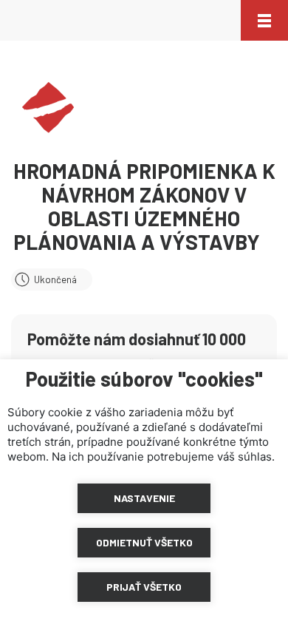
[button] (264, 21)
